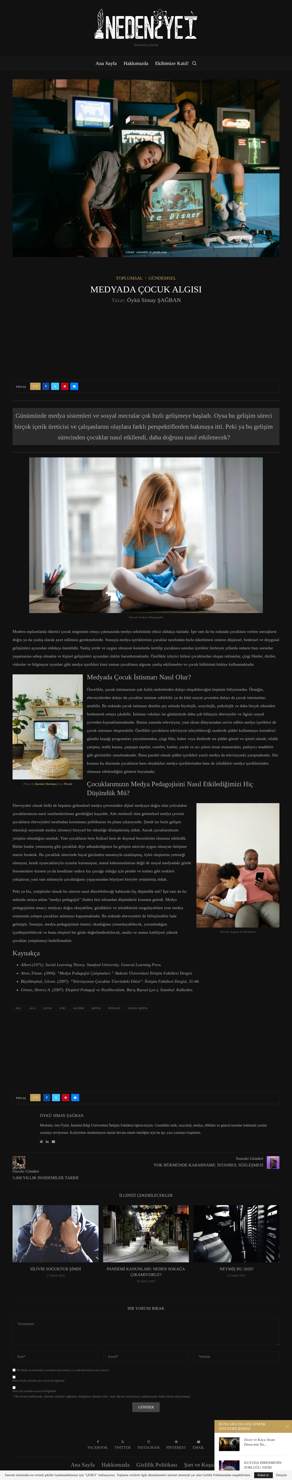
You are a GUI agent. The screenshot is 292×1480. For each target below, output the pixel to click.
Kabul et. (263, 1475)
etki (62, 1008)
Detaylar (281, 1475)
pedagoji (114, 1008)
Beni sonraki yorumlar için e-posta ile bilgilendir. (39, 1380)
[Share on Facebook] (45, 386)
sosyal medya (138, 1008)
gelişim (78, 1008)
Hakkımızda (136, 63)
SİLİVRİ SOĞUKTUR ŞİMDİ (55, 1269)
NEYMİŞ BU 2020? (236, 1269)
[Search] (194, 63)
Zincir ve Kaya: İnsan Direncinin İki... (259, 1442)
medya (96, 1008)
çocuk (47, 1008)
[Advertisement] (146, 341)
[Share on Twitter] (55, 386)
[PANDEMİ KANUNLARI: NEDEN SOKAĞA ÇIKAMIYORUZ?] (146, 1233)
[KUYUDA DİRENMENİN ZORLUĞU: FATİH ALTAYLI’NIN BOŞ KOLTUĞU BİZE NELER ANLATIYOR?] (229, 1467)
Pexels (68, 784)
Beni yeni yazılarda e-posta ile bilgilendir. (35, 1391)
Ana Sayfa (106, 63)
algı (32, 1008)
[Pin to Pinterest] (64, 386)
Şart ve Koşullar (202, 1465)
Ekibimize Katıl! (172, 63)
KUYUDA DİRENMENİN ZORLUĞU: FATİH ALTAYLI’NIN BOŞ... (263, 1467)
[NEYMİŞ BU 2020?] (236, 1233)
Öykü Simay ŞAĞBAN (154, 300)
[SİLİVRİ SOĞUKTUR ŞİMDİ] (56, 1233)
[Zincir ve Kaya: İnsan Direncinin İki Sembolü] (229, 1444)
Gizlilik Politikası (156, 1465)
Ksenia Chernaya (46, 784)
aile (18, 1008)
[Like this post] (36, 386)
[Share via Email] (74, 386)
